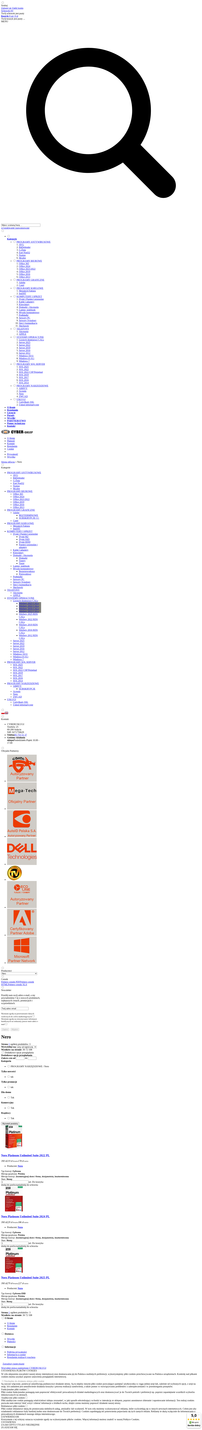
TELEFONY (23, 329)
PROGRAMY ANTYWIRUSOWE (34, 242)
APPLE (22, 334)
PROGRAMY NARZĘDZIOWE (32, 385)
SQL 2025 (24, 366)
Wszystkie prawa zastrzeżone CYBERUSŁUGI (23, 1368)
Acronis (22, 391)
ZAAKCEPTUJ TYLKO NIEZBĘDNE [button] (20, 1424)
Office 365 (24, 263)
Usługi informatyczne (29, 404)
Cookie (10, 449)
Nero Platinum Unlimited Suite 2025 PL (25, 1277)
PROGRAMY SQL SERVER (31, 364)
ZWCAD (23, 396)
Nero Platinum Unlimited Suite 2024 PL (25, 1216)
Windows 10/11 (26, 355)
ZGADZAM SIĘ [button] (9, 1427)
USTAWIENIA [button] (8, 1422)
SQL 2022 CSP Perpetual (31, 372)
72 (27, 1049)
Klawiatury (24, 304)
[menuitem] (104, 320)
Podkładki (23, 315)
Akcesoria (23, 331)
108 (30, 1049)
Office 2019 (24, 271)
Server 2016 (24, 350)
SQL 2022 (24, 369)
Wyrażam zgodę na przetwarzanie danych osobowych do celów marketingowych (17, 1015)
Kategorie (5, 467)
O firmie (11, 438)
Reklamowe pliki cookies (13, 1406)
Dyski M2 (23, 536)
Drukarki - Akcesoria (29, 307)
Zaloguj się (6, 8)
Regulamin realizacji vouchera (21, 1357)
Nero (21, 393)
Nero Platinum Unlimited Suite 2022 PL (25, 1155)
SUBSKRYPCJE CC (29, 518)
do (26, 1058)
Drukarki (23, 558)
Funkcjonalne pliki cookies (13, 1389)
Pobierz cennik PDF (10, 982)
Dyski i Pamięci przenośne (31, 299)
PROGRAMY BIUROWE (29, 261)
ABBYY (23, 388)
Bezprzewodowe (27, 571)
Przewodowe (25, 574)
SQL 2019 (24, 374)
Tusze (21, 563)
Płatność (11, 441)
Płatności (11, 1341)
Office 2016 (24, 274)
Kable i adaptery (26, 302)
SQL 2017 (24, 377)
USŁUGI (21, 399)
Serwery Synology (27, 320)
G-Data (22, 250)
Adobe (22, 282)
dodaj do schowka (29, 1185)
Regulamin (12, 446)
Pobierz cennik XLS (17, 984)
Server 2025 (24, 342)
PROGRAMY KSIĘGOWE (30, 288)
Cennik (4, 979)
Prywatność (12, 454)
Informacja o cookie (16, 1354)
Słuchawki (24, 326)
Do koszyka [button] (37, 1182)
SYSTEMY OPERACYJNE (30, 337)
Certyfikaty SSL (26, 402)
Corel (21, 285)
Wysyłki (11, 1339)
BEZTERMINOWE (28, 515)
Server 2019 (24, 347)
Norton (22, 255)
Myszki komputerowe (29, 312)
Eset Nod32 (24, 252)
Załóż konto (17, 8)
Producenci (6, 970)
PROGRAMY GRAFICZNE (30, 280)
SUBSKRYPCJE (27, 688)
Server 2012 (24, 353)
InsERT (22, 293)
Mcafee (22, 258)
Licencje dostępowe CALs (31, 339)
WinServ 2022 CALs (29, 606)
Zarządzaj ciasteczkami (13, 1364)
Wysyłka (11, 457)
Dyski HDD (24, 542)
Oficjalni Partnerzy (10, 751)
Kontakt (11, 443)
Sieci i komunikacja (28, 323)
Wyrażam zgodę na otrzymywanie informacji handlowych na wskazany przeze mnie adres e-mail (19, 1021)
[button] (6, 1061)
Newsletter (6, 990)
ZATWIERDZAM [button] (10, 1416)
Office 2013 (24, 277)
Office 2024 (24, 266)
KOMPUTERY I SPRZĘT (29, 296)
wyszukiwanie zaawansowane (15, 228)
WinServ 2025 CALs (29, 603)
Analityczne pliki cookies (13, 1397)
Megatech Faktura (27, 291)
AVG (21, 244)
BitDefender (24, 247)
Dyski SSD (24, 539)
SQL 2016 (24, 380)
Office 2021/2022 (27, 269)
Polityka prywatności (17, 1352)
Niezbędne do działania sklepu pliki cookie (24, 1381)
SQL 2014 (24, 382)
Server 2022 (24, 345)
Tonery (22, 560)
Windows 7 (24, 361)
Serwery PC (24, 318)
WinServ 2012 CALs (29, 611)
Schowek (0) (7, 10)
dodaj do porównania (11, 1185)
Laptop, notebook (27, 310)
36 (24, 1049)
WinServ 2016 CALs (29, 608)
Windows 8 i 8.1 (26, 358)
